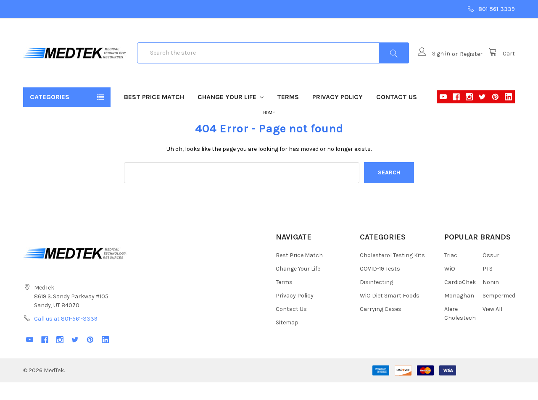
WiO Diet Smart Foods (389, 295)
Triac (450, 255)
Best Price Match (154, 97)
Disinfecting (376, 282)
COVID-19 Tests (380, 268)
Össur (491, 255)
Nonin (491, 282)
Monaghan (459, 295)
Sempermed (499, 295)
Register (471, 54)
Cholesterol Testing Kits (392, 255)
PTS (488, 268)
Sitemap (287, 322)
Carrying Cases (380, 309)
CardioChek (460, 282)
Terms (288, 97)
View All (492, 309)
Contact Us (396, 97)
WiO (449, 268)
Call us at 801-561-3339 (66, 318)
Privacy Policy (337, 97)
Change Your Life (228, 97)
